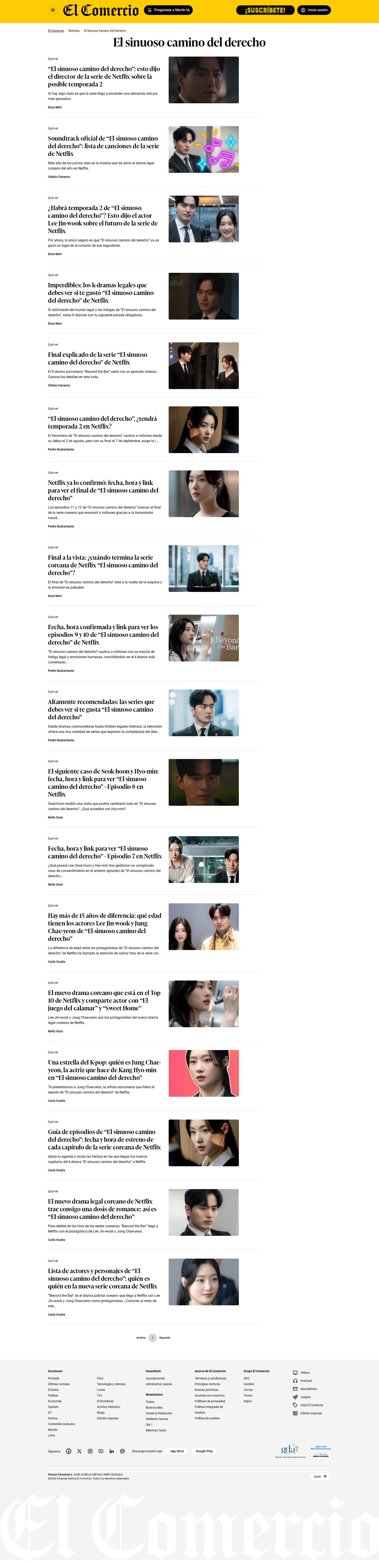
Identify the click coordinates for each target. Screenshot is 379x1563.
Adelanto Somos (157, 1419)
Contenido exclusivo (61, 1424)
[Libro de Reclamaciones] (321, 1451)
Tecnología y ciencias (111, 1384)
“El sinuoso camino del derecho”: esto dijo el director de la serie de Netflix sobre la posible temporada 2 (104, 76)
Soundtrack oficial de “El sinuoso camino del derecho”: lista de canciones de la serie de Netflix (103, 145)
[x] (79, 1451)
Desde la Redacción (159, 1413)
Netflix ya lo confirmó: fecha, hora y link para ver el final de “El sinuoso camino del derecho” (103, 490)
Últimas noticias (59, 1384)
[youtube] (101, 1451)
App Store (177, 1451)
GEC (247, 1378)
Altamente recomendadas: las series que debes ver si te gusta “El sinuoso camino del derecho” (101, 709)
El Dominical (105, 1401)
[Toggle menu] (53, 10)
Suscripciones (155, 1378)
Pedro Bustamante (61, 449)
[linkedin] (111, 1451)
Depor (248, 1401)
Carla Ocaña (56, 961)
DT (50, 1412)
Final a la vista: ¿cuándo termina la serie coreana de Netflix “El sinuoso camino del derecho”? (103, 564)
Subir (317, 1476)
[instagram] (90, 1451)
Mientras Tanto (156, 1430)
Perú (100, 1378)
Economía (55, 1401)
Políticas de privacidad (210, 1401)
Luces (101, 1390)
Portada (53, 1378)
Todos (150, 1402)
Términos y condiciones (210, 1378)
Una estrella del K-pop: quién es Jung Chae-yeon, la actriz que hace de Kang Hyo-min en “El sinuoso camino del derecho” (104, 1069)
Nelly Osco (55, 817)
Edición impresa (107, 1418)
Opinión (53, 1407)
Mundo (53, 1429)
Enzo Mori (55, 107)
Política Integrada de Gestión (209, 1409)
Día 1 (149, 1424)
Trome (248, 1395)
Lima (51, 1435)
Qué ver (53, 59)
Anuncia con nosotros (210, 1395)
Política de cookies (207, 1418)
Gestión (249, 1384)
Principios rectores (207, 1384)
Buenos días (154, 1407)
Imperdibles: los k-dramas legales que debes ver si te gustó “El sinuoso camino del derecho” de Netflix (101, 292)
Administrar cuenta (159, 1384)
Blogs (101, 1412)
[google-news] (122, 1451)
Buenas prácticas (206, 1390)
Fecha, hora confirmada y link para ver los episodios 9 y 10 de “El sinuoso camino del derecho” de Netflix (103, 634)
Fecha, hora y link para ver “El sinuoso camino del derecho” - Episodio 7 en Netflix (105, 851)
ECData (53, 1390)
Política (53, 1395)
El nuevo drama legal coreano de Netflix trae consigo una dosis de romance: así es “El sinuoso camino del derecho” (102, 1208)
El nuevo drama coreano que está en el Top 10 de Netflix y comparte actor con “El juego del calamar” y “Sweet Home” (104, 1000)
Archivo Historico (108, 1407)
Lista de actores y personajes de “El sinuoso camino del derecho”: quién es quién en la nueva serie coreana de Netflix (102, 1278)
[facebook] (68, 1451)
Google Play (204, 1451)
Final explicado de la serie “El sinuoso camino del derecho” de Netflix (97, 358)
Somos (52, 1418)
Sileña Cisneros (59, 177)
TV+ (99, 1395)
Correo (248, 1390)
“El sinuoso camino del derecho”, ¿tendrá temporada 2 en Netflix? (102, 422)
